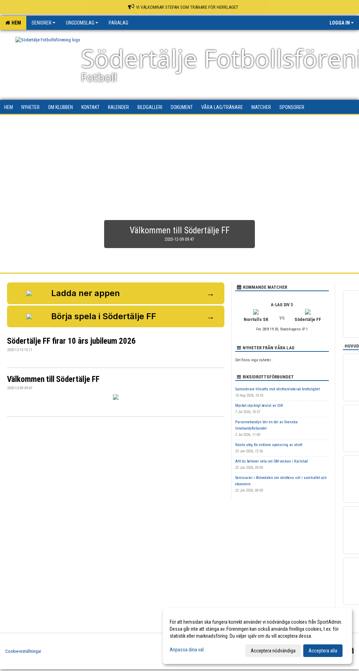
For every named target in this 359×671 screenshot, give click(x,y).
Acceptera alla (323, 650)
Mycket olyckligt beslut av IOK (259, 405)
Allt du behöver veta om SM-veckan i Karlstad (271, 461)
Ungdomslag (80, 23)
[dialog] (257, 636)
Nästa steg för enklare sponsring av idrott (268, 445)
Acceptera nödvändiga (273, 650)
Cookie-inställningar (23, 651)
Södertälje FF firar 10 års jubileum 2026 (71, 341)
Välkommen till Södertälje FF (53, 379)
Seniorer (42, 23)
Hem (15, 23)
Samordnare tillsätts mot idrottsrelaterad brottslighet (277, 389)
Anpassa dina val (187, 649)
